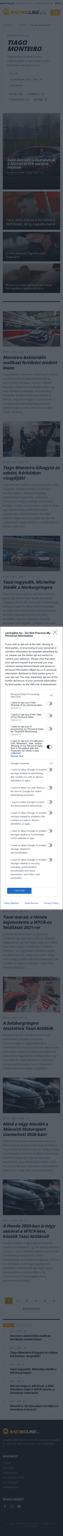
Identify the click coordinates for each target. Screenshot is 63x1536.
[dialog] (31, 768)
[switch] (49, 703)
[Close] (56, 633)
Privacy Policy (51, 903)
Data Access (31, 903)
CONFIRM (19, 891)
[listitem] (31, 695)
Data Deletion (11, 903)
